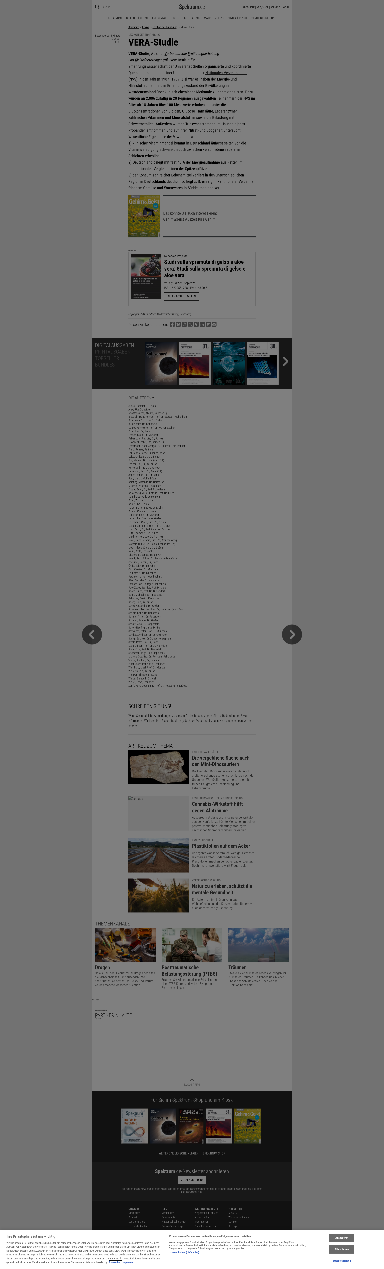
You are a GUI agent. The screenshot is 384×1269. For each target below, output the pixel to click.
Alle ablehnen (342, 1249)
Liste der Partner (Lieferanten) (184, 1252)
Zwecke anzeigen (342, 1260)
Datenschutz (115, 1262)
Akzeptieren (341, 1237)
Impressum (128, 1262)
